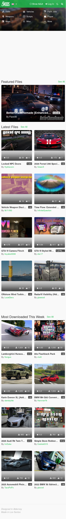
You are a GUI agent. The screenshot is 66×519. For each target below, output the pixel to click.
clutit (39, 356)
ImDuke (7, 444)
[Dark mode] (57, 4)
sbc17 (40, 253)
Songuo (7, 356)
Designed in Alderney (11, 508)
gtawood (41, 297)
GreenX (40, 166)
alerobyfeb (9, 400)
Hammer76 (42, 400)
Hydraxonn (9, 166)
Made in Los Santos (11, 512)
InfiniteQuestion (44, 210)
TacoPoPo (9, 487)
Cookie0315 (42, 444)
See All (61, 81)
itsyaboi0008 (10, 253)
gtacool (40, 487)
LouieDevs (9, 297)
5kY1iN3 (8, 210)
